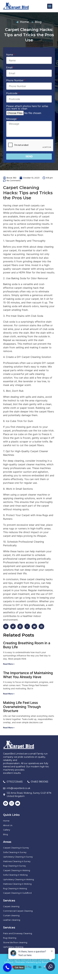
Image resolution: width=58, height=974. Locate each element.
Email (9, 67)
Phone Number (15, 80)
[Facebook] (5, 803)
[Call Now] (7, 967)
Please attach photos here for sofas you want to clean (27, 107)
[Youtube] (17, 803)
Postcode (11, 93)
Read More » (9, 664)
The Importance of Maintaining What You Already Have (28, 675)
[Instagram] (11, 803)
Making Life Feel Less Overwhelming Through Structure (22, 707)
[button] (49, 6)
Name (9, 54)
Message (11, 119)
